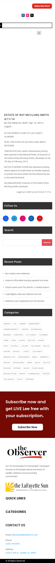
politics (46, 362)
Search (47, 242)
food (6, 346)
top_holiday (9, 379)
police (37, 362)
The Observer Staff (17, 123)
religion (7, 368)
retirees (17, 368)
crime (6, 340)
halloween (35, 346)
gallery (25, 346)
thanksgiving (34, 374)
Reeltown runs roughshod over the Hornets (24, 301)
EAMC (13, 340)
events (41, 340)
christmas (18, 335)
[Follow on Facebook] (23, 15)
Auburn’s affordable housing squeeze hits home (26, 280)
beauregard (36, 329)
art (15, 324)
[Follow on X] (32, 15)
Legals (7, 126)
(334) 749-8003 (13, 544)
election (31, 340)
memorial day (9, 357)
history (7, 351)
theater (46, 374)
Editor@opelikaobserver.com (24, 535)
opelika (7, 362)
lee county (37, 351)
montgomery (23, 357)
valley (20, 379)
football (15, 346)
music (34, 357)
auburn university (11, 329)
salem (26, 368)
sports (22, 374)
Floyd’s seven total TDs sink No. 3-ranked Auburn (27, 287)
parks (29, 362)
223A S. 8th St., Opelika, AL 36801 (21, 553)
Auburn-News (33, 324)
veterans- (30, 379)
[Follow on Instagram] (27, 15)
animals (7, 324)
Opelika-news (18, 362)
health (46, 346)
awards (25, 329)
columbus (43, 335)
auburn (23, 324)
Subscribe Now (27, 427)
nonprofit (44, 357)
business (7, 335)
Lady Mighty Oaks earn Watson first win (23, 294)
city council (31, 335)
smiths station (10, 374)
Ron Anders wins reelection (17, 273)
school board (38, 368)
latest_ (26, 351)
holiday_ (17, 351)
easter (22, 340)
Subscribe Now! (42, 6)
